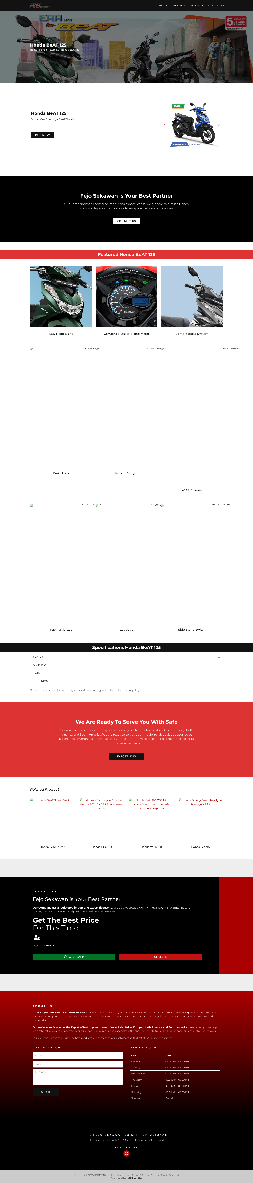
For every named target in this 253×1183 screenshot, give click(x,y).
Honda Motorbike (49, 49)
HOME (163, 5)
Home (33, 49)
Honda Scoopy (200, 847)
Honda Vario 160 (151, 847)
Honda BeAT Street (52, 847)
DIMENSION (41, 665)
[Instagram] (126, 1153)
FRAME (37, 673)
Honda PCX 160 (102, 847)
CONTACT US (216, 5)
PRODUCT (178, 5)
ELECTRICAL (41, 681)
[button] (165, 124)
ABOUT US (196, 5)
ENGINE (38, 657)
